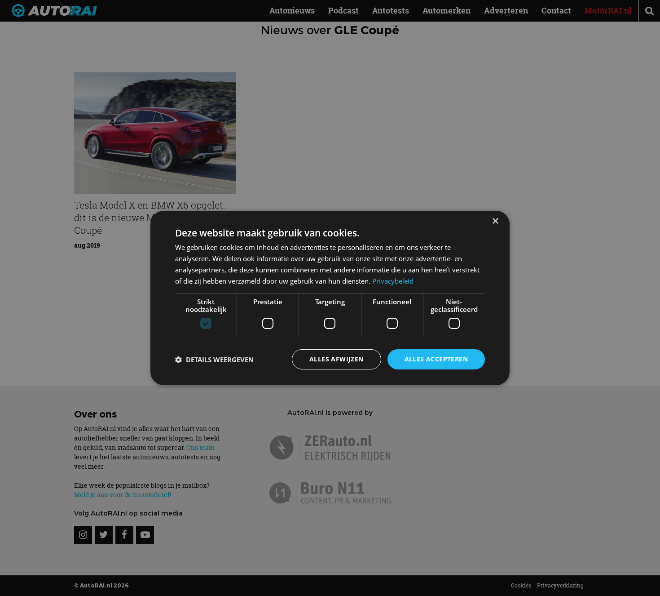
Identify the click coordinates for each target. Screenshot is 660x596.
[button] (214, 360)
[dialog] (330, 298)
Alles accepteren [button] (436, 359)
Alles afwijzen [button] (336, 359)
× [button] (495, 221)
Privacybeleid (393, 280)
